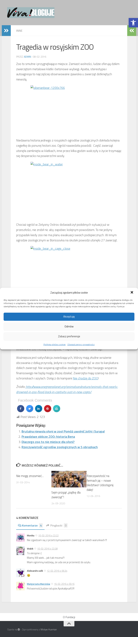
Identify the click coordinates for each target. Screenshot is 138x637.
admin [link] (27, 56)
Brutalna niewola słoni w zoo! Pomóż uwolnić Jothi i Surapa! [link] (63, 431)
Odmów (69, 326)
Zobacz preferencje (69, 336)
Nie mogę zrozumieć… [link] (30, 476)
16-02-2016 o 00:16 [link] (64, 584)
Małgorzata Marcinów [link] (38, 584)
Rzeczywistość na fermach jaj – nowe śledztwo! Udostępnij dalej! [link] (100, 483)
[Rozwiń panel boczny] (6, 30)
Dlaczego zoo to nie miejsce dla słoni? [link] (48, 441)
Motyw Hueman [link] (49, 629)
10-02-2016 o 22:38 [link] (47, 548)
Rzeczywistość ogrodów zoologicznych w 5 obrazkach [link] (60, 447)
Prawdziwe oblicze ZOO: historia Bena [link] (48, 436)
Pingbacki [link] (58, 525)
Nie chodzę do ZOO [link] (85, 378)
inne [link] (19, 30)
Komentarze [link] (32, 525)
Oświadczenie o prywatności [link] (81, 344)
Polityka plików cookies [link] (54, 344)
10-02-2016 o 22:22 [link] (48, 535)
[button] (132, 293)
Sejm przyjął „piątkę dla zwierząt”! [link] (65, 494)
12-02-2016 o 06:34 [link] (57, 571)
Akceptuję (69, 316)
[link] (133, 22)
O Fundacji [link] (69, 617)
